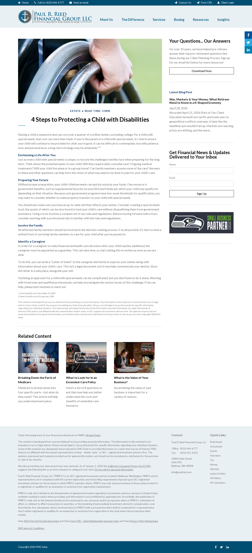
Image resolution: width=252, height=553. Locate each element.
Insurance (215, 455)
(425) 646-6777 (55, 2)
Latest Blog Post (180, 92)
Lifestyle (214, 469)
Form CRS (206, 2)
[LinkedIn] (227, 547)
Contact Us (185, 2)
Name (172, 164)
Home (25, 2)
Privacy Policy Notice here (144, 521)
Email (172, 177)
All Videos (215, 478)
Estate (213, 450)
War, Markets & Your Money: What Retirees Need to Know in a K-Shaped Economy (199, 100)
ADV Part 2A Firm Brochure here (41, 521)
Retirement (216, 441)
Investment (216, 446)
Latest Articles (217, 473)
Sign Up (202, 193)
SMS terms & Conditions (31, 528)
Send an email (80, 2)
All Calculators (218, 482)
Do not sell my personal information (114, 469)
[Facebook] (216, 547)
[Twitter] (221, 547)
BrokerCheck (93, 435)
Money (214, 464)
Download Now (202, 71)
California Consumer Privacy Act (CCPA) (129, 466)
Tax (212, 459)
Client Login (227, 2)
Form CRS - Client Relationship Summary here (94, 521)
